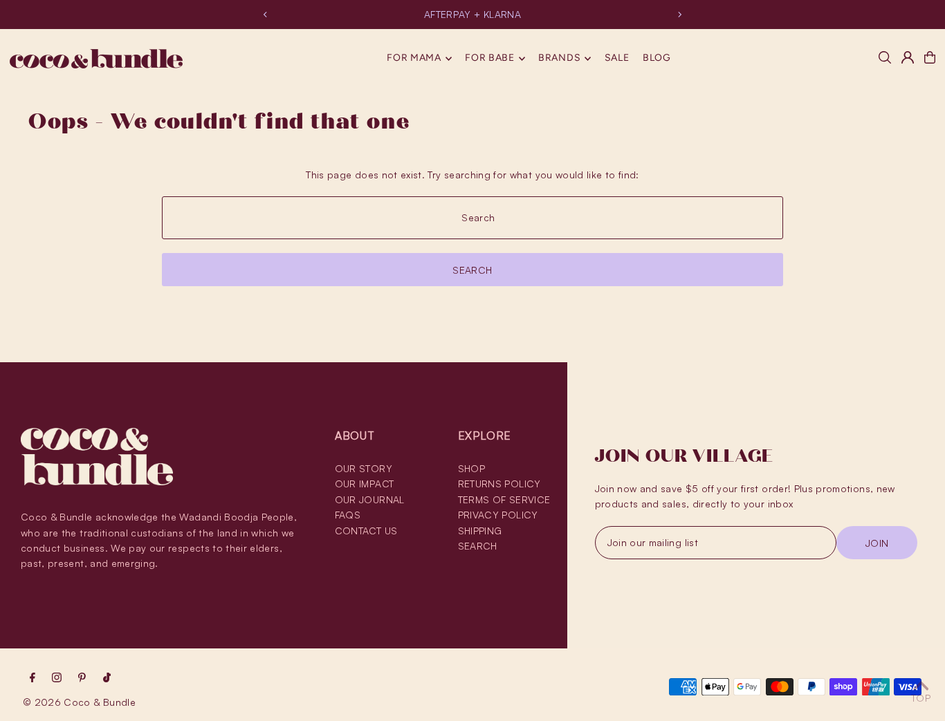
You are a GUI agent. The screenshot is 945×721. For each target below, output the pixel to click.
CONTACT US (366, 530)
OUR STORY (363, 468)
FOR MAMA (414, 58)
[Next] (679, 14)
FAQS (347, 515)
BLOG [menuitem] (657, 58)
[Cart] (929, 57)
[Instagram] (57, 678)
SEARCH (477, 546)
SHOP (471, 468)
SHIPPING (480, 530)
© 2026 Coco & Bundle (79, 702)
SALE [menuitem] (617, 58)
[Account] (907, 57)
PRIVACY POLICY (498, 515)
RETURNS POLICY (499, 483)
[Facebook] (32, 678)
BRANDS (559, 58)
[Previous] (266, 14)
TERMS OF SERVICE (504, 499)
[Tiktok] (107, 678)
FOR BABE (490, 58)
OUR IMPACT (364, 483)
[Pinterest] (82, 678)
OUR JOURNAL (370, 499)
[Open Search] (885, 57)
